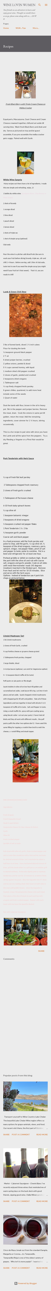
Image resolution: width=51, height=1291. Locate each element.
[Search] (39, 5)
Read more (42, 1134)
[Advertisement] (25, 1048)
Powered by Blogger (27, 1283)
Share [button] (41, 951)
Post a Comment (21, 1134)
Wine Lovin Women (19, 5)
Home (6, 28)
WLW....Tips (21, 28)
